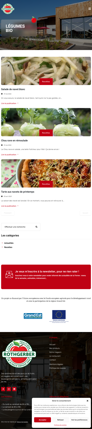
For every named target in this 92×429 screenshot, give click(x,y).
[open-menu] (90, 8)
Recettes (46, 81)
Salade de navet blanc (13, 89)
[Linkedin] (14, 389)
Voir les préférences (79, 420)
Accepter (42, 420)
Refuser (60, 420)
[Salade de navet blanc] (46, 71)
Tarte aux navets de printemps (17, 192)
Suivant (85, 213)
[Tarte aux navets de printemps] (46, 173)
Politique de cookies (60, 425)
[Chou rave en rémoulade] (46, 122)
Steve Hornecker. (22, 422)
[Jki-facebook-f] (3, 389)
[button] (87, 401)
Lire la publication (8, 103)
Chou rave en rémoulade (14, 140)
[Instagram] (9, 389)
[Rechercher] (36, 227)
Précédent (7, 213)
